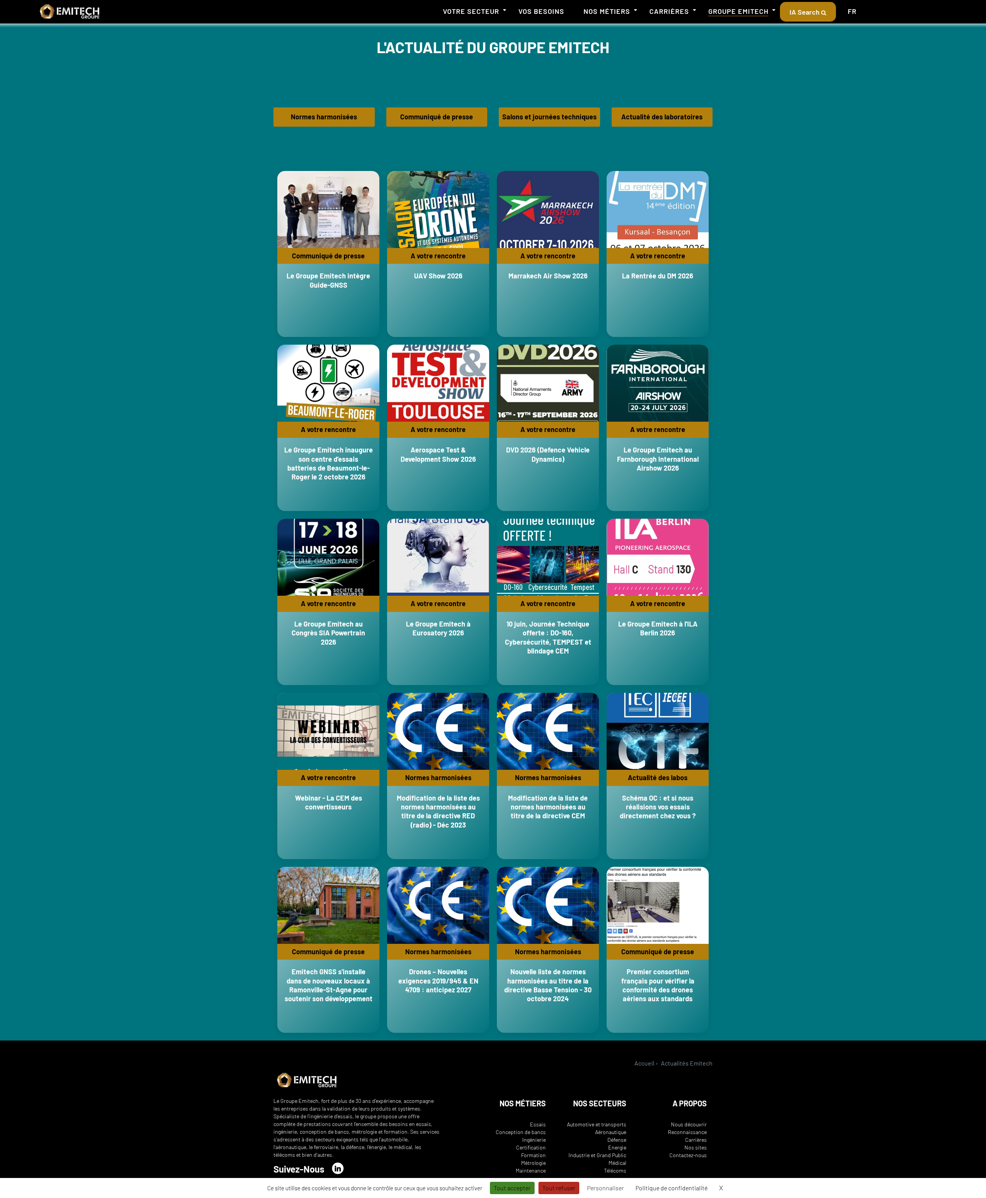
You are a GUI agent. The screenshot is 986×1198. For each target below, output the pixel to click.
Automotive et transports (596, 1124)
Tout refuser (558, 1187)
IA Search (805, 12)
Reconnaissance (687, 1132)
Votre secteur (471, 11)
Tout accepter (512, 1187)
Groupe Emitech (738, 11)
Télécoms (615, 1170)
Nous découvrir (689, 1124)
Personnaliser (605, 1187)
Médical (617, 1162)
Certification (531, 1147)
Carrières (669, 11)
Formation (533, 1155)
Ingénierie (534, 1139)
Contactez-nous (688, 1155)
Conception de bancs (521, 1132)
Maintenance (531, 1170)
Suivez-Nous (298, 1169)
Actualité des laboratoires (662, 116)
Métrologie (533, 1162)
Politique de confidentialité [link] (672, 1187)
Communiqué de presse (436, 116)
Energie (617, 1147)
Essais (538, 1124)
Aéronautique (610, 1132)
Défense (616, 1139)
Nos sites (695, 1147)
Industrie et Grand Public (597, 1155)
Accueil (644, 1063)
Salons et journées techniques (549, 116)
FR (852, 11)
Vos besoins (541, 11)
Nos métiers (607, 11)
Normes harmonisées (324, 116)
